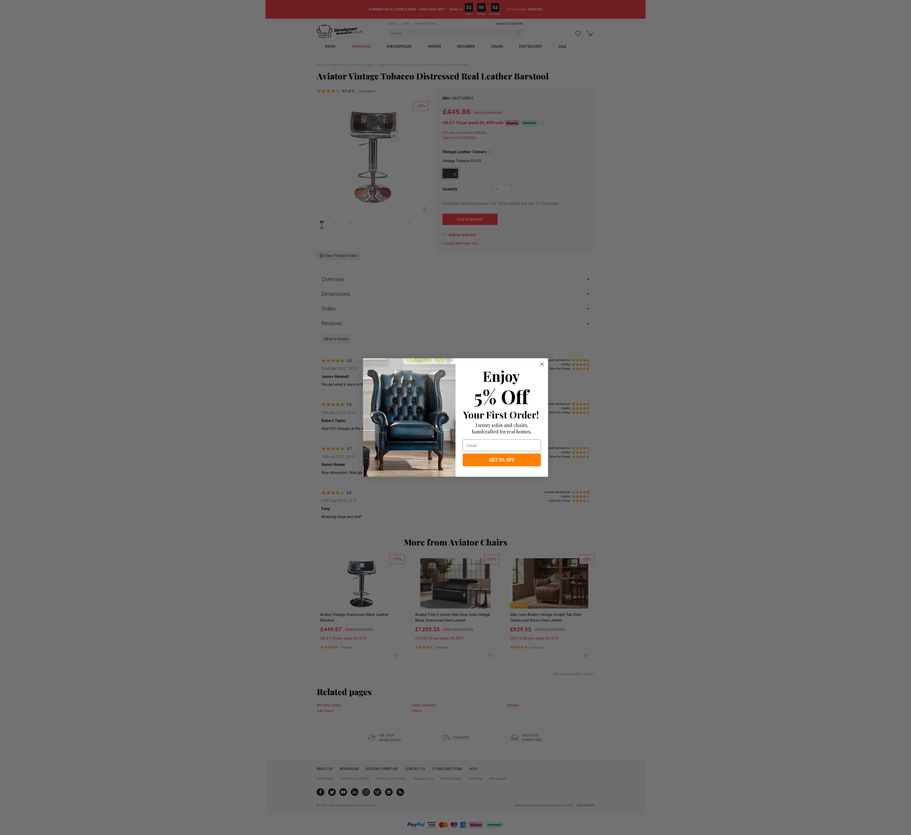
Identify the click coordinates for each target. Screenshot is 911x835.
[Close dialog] (542, 364)
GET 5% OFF (502, 460)
